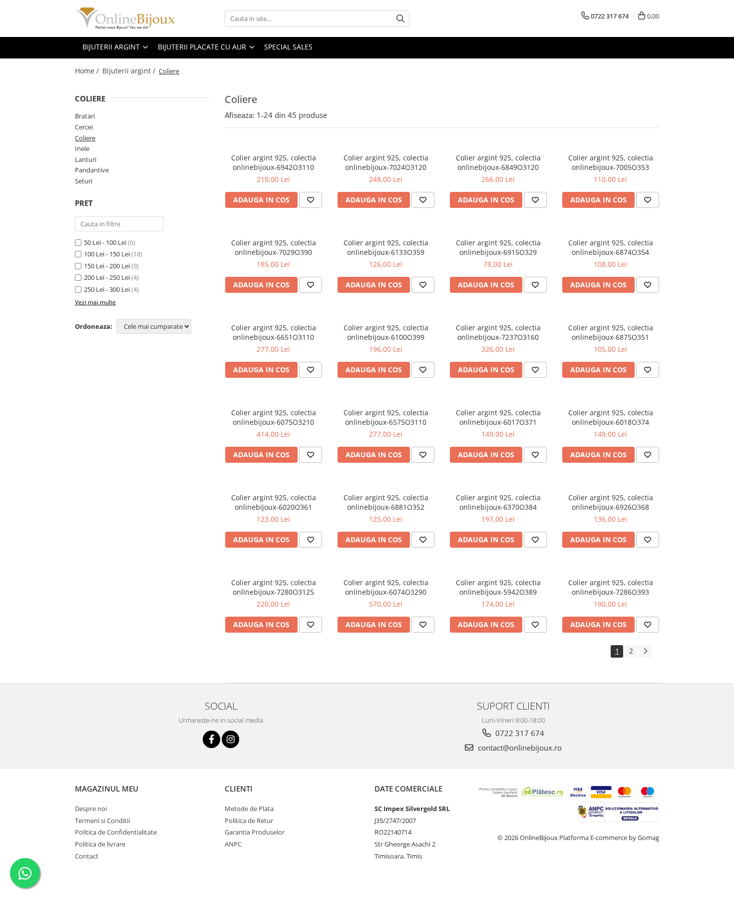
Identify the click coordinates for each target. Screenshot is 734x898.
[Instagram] (230, 739)
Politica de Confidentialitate (116, 832)
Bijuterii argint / (129, 70)
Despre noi (91, 808)
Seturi (83, 180)
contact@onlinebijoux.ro (519, 748)
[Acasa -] (125, 18)
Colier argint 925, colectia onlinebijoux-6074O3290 (386, 587)
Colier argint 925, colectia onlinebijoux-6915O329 (498, 247)
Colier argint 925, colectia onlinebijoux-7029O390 (273, 247)
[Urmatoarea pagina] (645, 651)
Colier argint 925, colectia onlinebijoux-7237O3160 (498, 332)
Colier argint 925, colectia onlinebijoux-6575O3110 (386, 417)
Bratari (85, 115)
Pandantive (92, 169)
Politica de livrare (100, 844)
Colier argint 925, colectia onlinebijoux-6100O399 (386, 332)
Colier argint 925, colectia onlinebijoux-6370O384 (498, 502)
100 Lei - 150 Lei (107, 253)
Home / (88, 70)
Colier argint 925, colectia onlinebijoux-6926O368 (610, 502)
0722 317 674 (518, 733)
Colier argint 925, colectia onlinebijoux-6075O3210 (273, 417)
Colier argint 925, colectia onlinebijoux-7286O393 (610, 587)
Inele (82, 148)
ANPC (233, 844)
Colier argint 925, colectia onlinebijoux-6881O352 (386, 502)
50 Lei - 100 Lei (105, 242)
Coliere (85, 137)
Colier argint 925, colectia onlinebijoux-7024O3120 (386, 162)
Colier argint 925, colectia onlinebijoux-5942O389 (498, 587)
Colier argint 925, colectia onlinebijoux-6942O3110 (273, 162)
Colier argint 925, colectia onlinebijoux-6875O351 (610, 332)
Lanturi (85, 159)
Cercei (84, 126)
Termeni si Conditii (102, 820)
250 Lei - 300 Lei (107, 289)
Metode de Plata (249, 808)
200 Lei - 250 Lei (107, 277)
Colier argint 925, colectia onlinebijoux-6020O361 (273, 502)
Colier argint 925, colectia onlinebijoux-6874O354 (610, 247)
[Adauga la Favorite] (310, 200)
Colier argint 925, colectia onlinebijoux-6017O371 (498, 417)
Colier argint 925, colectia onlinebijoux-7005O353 (610, 162)
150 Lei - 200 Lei (107, 265)
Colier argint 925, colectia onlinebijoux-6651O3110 (273, 332)
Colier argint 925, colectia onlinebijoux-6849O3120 (498, 162)
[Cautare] (400, 18)
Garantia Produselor (255, 832)
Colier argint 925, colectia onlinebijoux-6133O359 (386, 247)
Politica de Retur (249, 820)
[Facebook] (211, 739)
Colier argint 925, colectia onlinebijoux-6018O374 (610, 417)
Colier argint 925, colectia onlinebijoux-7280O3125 (273, 587)
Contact (86, 856)
